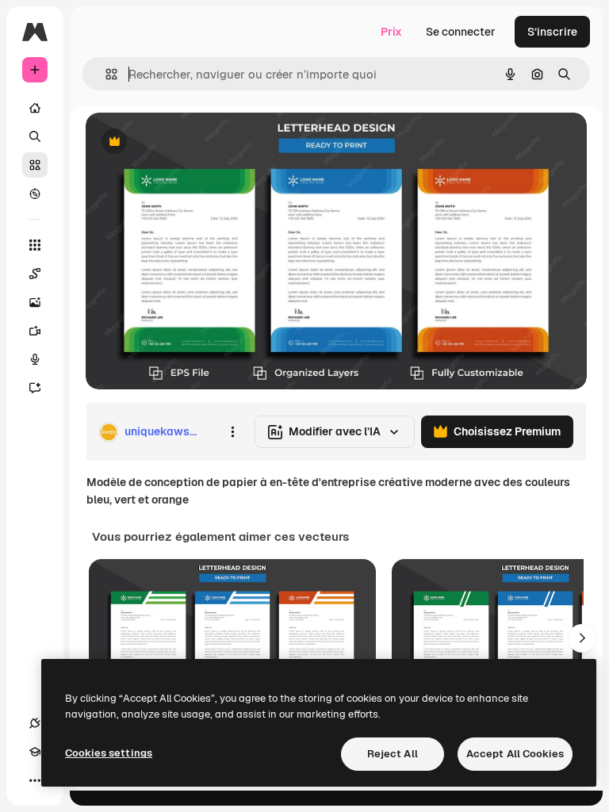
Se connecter (461, 32)
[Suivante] (582, 638)
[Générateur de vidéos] (35, 330)
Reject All (392, 753)
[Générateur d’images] (35, 302)
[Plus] (35, 780)
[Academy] (35, 751)
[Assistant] (35, 387)
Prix (391, 32)
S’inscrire (552, 32)
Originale (190, 142)
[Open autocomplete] (105, 74)
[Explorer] (35, 193)
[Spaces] (35, 273)
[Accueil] (35, 108)
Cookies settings (108, 753)
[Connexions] (35, 723)
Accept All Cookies (515, 753)
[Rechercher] (35, 136)
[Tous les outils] (35, 245)
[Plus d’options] (232, 432)
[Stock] (35, 165)
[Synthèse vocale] (35, 359)
